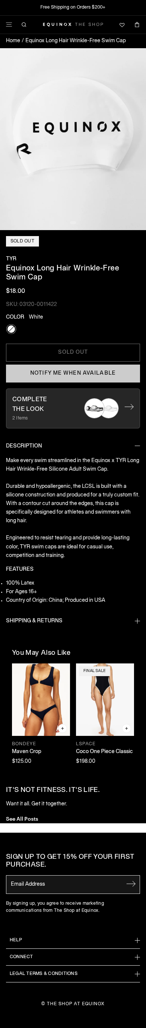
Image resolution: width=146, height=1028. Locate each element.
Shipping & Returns (34, 621)
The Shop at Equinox (76, 1004)
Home (13, 40)
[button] (73, 139)
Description (24, 446)
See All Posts (22, 818)
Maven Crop (26, 751)
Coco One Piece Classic (104, 751)
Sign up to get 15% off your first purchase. (70, 861)
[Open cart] (137, 25)
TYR (11, 259)
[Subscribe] (131, 884)
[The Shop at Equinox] (73, 25)
